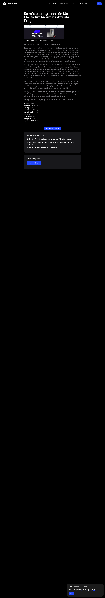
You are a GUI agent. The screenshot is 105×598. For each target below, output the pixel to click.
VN (93, 3)
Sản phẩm (73, 3)
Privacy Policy (84, 590)
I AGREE (71, 593)
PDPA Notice (92, 590)
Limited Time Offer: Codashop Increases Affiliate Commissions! (51, 139)
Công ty (88, 3)
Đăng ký (99, 3)
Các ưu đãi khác (33, 163)
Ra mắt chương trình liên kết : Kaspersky (43, 148)
